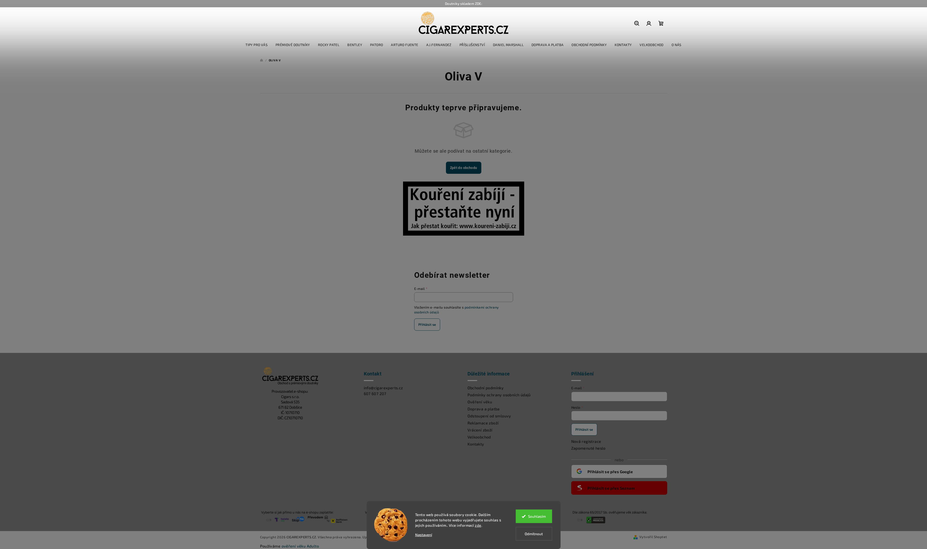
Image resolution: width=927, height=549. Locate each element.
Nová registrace (586, 441)
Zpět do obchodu (463, 168)
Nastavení (423, 535)
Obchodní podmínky (485, 387)
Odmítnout (534, 534)
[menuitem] (256, 44)
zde (478, 525)
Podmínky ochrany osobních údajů (499, 394)
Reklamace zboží (483, 423)
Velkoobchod (479, 437)
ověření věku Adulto (300, 546)
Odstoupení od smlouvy (489, 416)
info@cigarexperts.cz (383, 387)
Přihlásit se (427, 324)
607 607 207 (375, 393)
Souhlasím (537, 516)
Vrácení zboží (479, 430)
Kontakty (475, 444)
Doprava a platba (483, 408)
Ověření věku (479, 401)
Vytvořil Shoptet (653, 537)
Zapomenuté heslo (588, 448)
